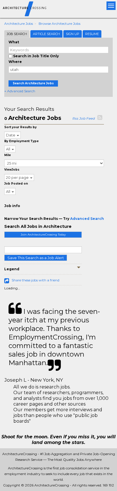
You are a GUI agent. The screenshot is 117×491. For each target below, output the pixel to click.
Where (15, 62)
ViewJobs (11, 169)
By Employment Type (21, 141)
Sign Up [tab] (72, 34)
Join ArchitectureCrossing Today (43, 234)
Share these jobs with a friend (35, 280)
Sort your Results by (20, 127)
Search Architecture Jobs (33, 83)
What (14, 42)
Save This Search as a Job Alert (35, 257)
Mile (7, 155)
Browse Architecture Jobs (59, 23)
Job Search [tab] (17, 34)
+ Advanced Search (19, 91)
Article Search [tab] (46, 34)
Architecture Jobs (18, 23)
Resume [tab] (92, 34)
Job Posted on (16, 183)
